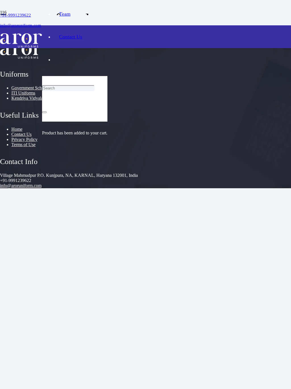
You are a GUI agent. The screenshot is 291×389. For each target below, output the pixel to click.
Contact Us (21, 134)
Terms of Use (23, 144)
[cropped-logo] (21, 46)
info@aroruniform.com (20, 185)
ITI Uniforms (23, 93)
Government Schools (30, 87)
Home (16, 129)
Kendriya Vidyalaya (29, 98)
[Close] (44, 112)
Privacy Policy (24, 139)
